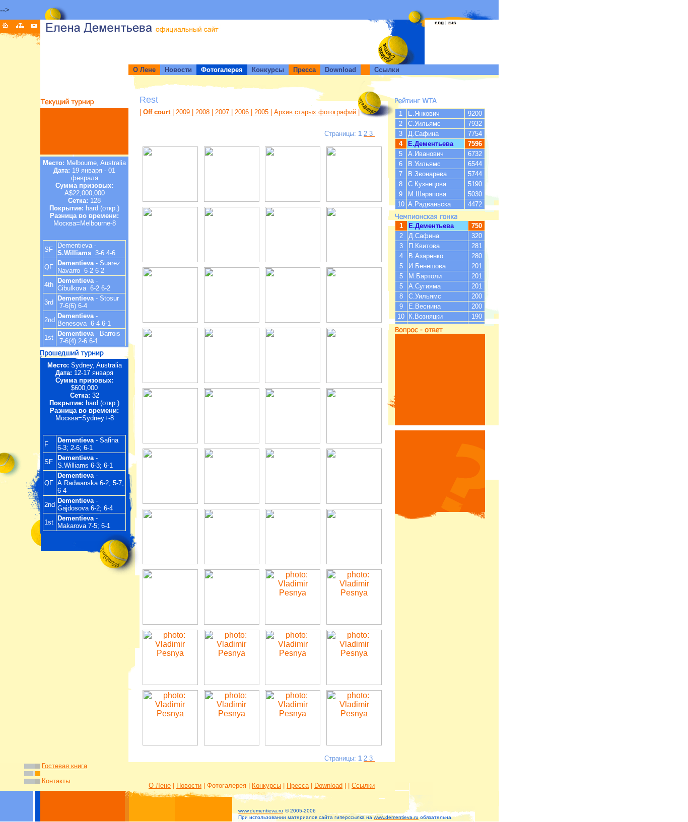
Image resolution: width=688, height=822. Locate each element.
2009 (184, 112)
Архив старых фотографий (316, 112)
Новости (188, 785)
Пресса (298, 785)
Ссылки (363, 785)
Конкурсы (266, 785)
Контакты (56, 781)
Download (328, 785)
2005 (262, 112)
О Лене (160, 785)
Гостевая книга (64, 766)
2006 (243, 112)
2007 (223, 112)
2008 (203, 112)
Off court (157, 112)
